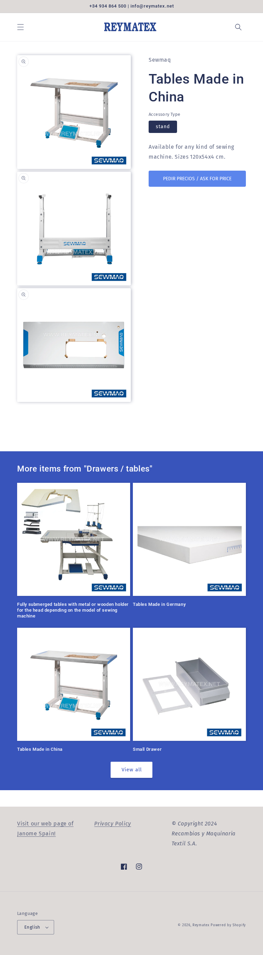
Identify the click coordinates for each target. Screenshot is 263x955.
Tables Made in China (40, 749)
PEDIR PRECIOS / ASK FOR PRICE (197, 179)
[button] (20, 27)
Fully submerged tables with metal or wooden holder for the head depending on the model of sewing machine (73, 610)
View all (132, 770)
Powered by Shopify (228, 925)
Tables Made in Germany (159, 604)
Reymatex (201, 925)
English (32, 927)
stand (163, 127)
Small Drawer (147, 749)
